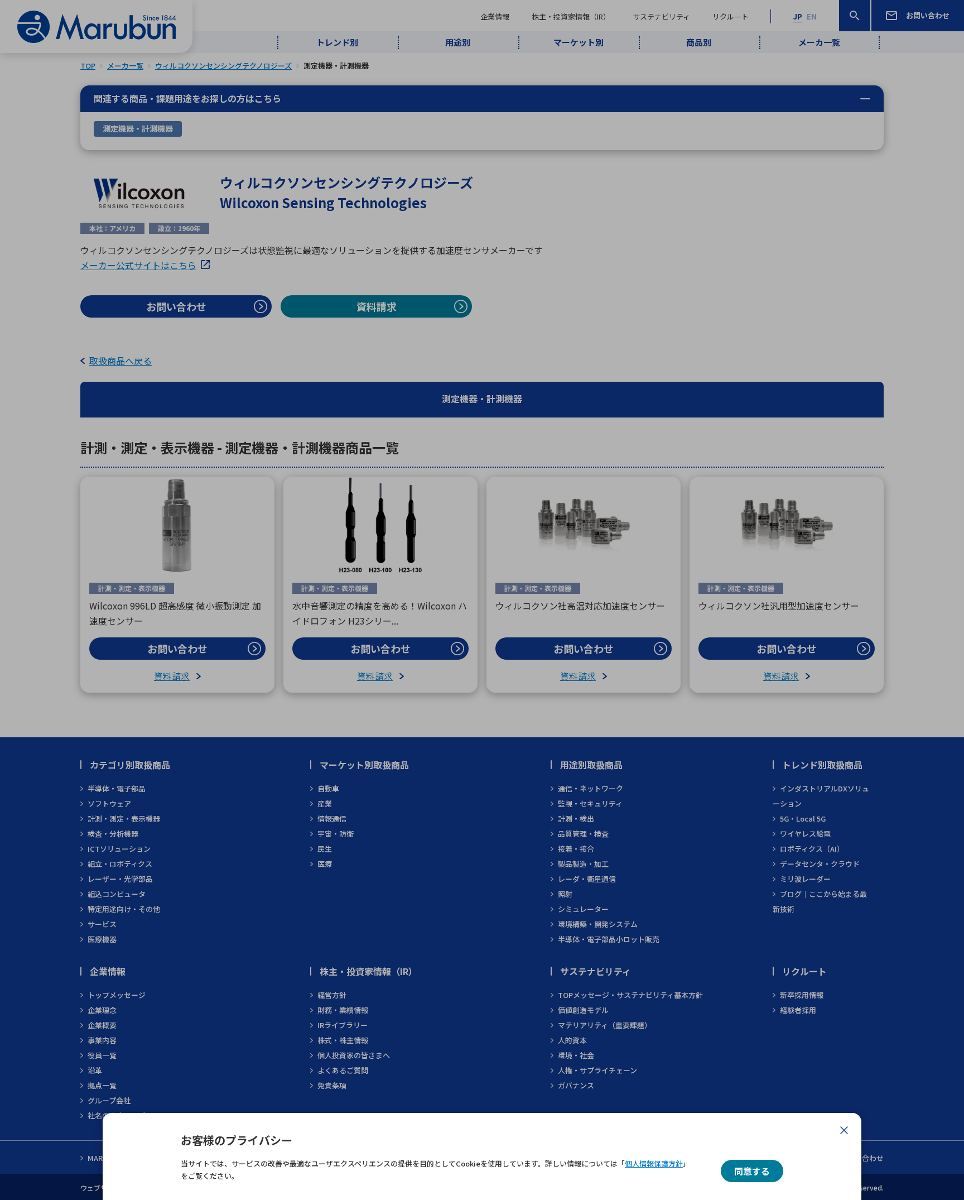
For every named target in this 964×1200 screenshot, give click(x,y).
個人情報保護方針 (654, 1163)
